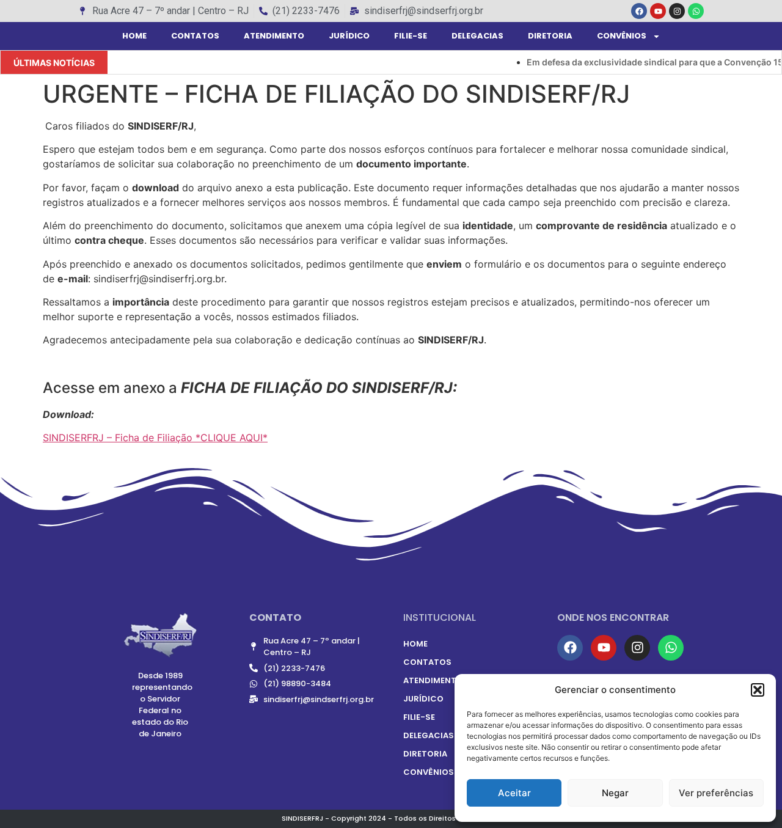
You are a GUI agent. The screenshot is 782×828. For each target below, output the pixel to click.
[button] (757, 690)
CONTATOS (195, 36)
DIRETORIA (550, 36)
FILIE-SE (410, 36)
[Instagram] (677, 11)
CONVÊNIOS (621, 36)
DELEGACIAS (477, 36)
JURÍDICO (349, 36)
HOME (134, 36)
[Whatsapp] (696, 11)
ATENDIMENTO (274, 36)
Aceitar (514, 793)
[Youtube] (658, 11)
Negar (615, 793)
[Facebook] (639, 11)
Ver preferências (716, 793)
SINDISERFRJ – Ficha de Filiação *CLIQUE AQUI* (155, 437)
